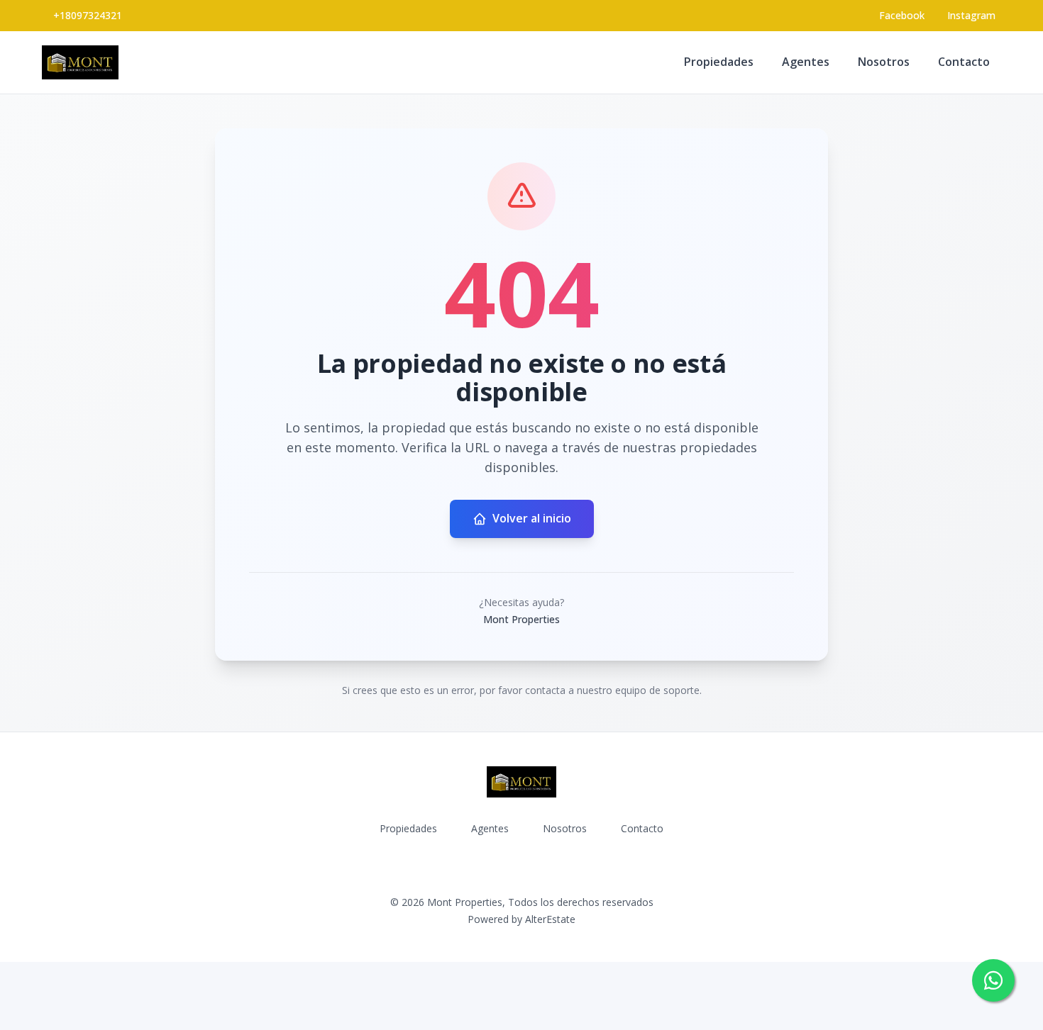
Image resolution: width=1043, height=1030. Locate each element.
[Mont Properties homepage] (80, 62)
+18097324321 (87, 15)
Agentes (805, 61)
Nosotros (884, 61)
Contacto (964, 61)
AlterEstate (550, 919)
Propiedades (719, 61)
